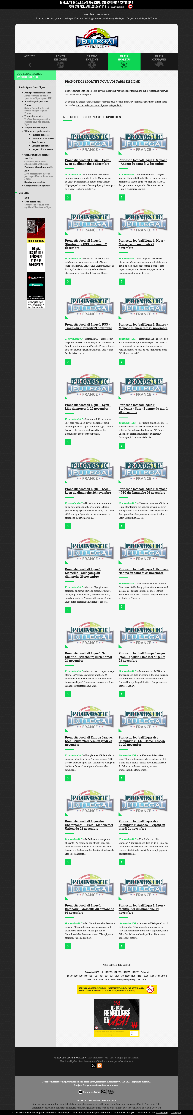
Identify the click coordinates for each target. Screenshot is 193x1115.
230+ (113, 979)
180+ (163, 975)
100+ (117, 975)
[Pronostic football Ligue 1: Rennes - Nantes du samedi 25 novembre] (144, 549)
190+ (89, 979)
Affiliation (100, 1061)
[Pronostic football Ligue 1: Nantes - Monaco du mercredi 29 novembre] (144, 304)
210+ (101, 979)
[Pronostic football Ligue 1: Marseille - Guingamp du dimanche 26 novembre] (90, 549)
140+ (140, 975)
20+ (77, 975)
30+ (82, 975)
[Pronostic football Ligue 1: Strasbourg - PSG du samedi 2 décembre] (90, 220)
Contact (129, 1061)
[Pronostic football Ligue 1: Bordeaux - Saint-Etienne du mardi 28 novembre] (144, 384)
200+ (94, 979)
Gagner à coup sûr (40, 145)
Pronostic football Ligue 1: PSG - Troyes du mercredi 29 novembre (88, 326)
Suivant (145, 972)
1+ (68, 975)
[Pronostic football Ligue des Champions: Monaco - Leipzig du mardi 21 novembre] (144, 801)
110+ (123, 975)
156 (124, 972)
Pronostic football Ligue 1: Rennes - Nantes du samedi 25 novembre (144, 571)
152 (106, 972)
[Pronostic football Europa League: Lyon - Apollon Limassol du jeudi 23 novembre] (144, 633)
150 (97, 972)
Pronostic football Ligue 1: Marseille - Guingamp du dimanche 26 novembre (83, 572)
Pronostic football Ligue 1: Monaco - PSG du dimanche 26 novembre (143, 490)
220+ (106, 979)
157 (128, 972)
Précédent (90, 972)
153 (110, 972)
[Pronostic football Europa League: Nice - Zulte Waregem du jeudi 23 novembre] (90, 717)
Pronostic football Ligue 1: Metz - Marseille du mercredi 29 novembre (142, 244)
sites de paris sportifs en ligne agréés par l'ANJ (99, 105)
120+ (128, 975)
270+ (137, 979)
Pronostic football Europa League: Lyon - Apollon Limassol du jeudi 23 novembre (142, 656)
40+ (87, 975)
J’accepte (176, 1112)
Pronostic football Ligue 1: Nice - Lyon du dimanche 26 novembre (88, 490)
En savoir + (162, 1112)
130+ (134, 975)
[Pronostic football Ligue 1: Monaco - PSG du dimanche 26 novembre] (144, 468)
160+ (152, 975)
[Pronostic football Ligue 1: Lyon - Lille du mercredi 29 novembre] (90, 384)
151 (102, 972)
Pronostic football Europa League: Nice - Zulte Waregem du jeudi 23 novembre (88, 741)
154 (115, 972)
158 (133, 972)
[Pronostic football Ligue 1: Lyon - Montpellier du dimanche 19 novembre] (144, 885)
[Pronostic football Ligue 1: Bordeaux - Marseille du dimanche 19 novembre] (90, 885)
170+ (157, 975)
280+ (143, 979)
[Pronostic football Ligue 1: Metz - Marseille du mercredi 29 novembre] (144, 220)
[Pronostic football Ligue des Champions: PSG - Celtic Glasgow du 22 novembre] (144, 717)
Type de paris (38, 142)
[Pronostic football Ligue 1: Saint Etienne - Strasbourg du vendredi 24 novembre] (90, 633)
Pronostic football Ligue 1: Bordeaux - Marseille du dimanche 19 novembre (89, 908)
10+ (72, 975)
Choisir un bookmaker (43, 138)
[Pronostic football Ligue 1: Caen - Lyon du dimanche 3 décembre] (90, 140)
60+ (96, 975)
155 (119, 972)
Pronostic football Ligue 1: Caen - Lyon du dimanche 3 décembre (88, 162)
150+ (146, 975)
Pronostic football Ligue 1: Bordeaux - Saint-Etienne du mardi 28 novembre (143, 408)
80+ (106, 975)
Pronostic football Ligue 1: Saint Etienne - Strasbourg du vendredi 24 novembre (88, 656)
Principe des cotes (40, 134)
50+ (91, 975)
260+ (131, 979)
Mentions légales (68, 1061)
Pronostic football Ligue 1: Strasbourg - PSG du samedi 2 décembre (86, 244)
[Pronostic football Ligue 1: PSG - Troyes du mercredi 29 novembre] (90, 304)
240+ (119, 979)
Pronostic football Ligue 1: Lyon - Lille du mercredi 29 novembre (88, 406)
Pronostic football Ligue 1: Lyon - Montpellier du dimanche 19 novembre (142, 908)
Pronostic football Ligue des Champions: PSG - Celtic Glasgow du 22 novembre (142, 741)
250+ (125, 979)
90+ (111, 975)
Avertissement (86, 1061)
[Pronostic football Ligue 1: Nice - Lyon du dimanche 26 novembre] (90, 468)
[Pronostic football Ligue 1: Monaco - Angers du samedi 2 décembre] (144, 140)
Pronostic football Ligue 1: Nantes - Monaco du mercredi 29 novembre (143, 326)
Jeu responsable (115, 1061)
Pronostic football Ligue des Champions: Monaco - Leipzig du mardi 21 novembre (142, 824)
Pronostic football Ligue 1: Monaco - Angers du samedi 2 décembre (143, 162)
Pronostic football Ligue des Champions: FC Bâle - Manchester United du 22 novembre (89, 824)
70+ (101, 975)
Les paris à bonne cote (42, 149)
